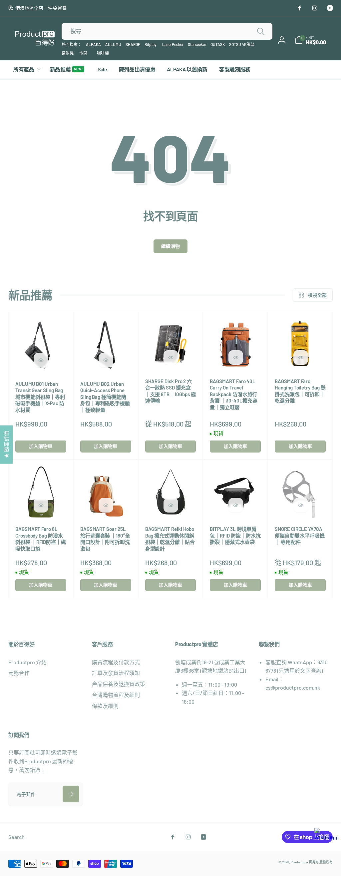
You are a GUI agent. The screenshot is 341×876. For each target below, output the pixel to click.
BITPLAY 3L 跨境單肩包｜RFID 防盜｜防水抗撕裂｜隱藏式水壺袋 (235, 535)
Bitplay (151, 44)
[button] (310, 40)
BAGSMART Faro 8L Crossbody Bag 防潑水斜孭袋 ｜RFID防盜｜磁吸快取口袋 (40, 539)
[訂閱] (71, 794)
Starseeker (197, 44)
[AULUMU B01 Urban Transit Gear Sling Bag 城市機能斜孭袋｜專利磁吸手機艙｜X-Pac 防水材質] (41, 360)
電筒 (83, 53)
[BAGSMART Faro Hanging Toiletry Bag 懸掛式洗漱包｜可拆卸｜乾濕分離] (300, 357)
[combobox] (167, 31)
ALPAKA (93, 44)
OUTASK (217, 44)
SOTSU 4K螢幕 (241, 44)
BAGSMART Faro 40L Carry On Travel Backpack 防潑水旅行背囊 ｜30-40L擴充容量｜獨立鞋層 (233, 394)
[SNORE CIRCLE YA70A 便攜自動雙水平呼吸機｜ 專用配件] (300, 505)
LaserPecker (172, 44)
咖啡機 (103, 53)
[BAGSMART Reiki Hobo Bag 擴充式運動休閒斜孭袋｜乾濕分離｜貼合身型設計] (171, 505)
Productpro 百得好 (305, 862)
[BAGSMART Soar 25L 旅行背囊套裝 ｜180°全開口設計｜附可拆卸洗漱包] (106, 505)
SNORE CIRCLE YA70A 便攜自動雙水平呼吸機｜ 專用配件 (299, 535)
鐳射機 (68, 53)
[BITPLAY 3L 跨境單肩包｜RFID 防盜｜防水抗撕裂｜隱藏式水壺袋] (235, 505)
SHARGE (133, 44)
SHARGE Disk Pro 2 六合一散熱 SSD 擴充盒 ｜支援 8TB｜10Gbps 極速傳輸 (170, 391)
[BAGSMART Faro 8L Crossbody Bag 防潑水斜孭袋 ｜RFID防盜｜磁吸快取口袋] (41, 505)
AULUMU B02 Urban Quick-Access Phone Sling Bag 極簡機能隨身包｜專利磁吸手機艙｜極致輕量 (105, 397)
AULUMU (113, 44)
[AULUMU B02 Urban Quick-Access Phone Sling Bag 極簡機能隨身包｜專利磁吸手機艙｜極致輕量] (106, 360)
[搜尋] (260, 31)
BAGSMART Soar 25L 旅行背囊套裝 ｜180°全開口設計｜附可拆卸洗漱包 (105, 539)
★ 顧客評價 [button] (6, 444)
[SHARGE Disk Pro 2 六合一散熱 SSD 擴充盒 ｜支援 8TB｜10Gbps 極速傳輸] (171, 357)
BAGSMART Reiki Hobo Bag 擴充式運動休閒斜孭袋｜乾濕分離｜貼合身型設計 (170, 539)
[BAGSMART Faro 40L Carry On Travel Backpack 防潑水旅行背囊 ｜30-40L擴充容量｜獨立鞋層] (235, 357)
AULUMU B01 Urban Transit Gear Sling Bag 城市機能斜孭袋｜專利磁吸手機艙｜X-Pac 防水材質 (40, 397)
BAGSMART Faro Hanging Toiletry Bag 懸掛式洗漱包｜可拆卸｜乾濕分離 (300, 391)
